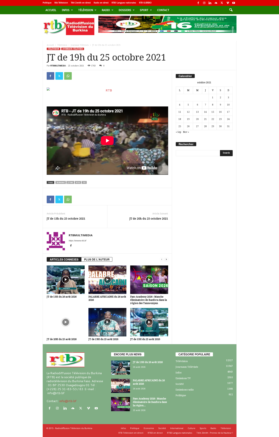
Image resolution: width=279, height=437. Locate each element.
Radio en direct (101, 3)
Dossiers (125, 10)
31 (228, 126)
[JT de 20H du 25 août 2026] (66, 322)
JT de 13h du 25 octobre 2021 (66, 218)
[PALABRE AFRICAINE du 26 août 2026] (107, 279)
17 (228, 112)
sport (144, 10)
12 (188, 112)
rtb (78, 182)
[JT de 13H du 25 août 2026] (149, 322)
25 (179, 126)
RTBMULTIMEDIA (58, 65)
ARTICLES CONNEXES (64, 259)
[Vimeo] (227, 3)
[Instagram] (204, 3)
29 (212, 126)
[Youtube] (233, 3)
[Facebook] (198, 3)
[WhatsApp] (68, 76)
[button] (231, 10)
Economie (149, 428)
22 (212, 119)
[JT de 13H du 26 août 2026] (66, 279)
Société (180, 384)
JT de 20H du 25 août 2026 (61, 339)
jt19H (70, 182)
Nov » (186, 132)
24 (228, 119)
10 (228, 104)
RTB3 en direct (155, 432)
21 (205, 119)
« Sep (178, 132)
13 (197, 112)
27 (197, 126)
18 (179, 119)
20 (197, 119)
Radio (106, 10)
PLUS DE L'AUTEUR (97, 259)
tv (84, 182)
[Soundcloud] (216, 3)
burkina (61, 182)
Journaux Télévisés (80, 45)
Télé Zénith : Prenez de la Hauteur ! (214, 432)
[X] (222, 3)
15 (212, 112)
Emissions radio (185, 389)
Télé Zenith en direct (81, 3)
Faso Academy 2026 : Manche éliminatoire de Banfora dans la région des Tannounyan (148, 300)
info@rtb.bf (67, 401)
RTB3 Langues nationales (124, 3)
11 (179, 112)
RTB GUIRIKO (145, 3)
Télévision (85, 10)
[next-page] (166, 259)
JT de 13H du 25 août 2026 (145, 339)
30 (220, 126)
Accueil (51, 10)
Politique (47, 3)
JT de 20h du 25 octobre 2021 (148, 218)
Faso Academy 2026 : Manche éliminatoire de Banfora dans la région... (150, 402)
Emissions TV (183, 378)
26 (188, 126)
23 (220, 119)
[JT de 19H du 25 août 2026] (107, 322)
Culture (191, 428)
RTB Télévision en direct (130, 432)
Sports (203, 428)
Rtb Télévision (61, 3)
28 (205, 126)
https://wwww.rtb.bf (77, 240)
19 (188, 119)
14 (205, 112)
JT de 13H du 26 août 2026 (61, 296)
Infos (65, 10)
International (176, 428)
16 (220, 112)
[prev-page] (162, 259)
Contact (163, 10)
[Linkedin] (210, 3)
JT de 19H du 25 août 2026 (103, 339)
